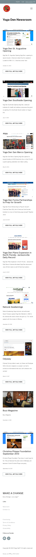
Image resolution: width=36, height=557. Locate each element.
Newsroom (6, 506)
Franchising (6, 519)
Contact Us (6, 509)
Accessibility (6, 528)
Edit (34, 2)
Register (18, 2)
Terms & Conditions (9, 522)
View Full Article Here (13, 71)
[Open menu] (31, 8)
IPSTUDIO (16, 554)
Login (23, 2)
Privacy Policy (7, 525)
